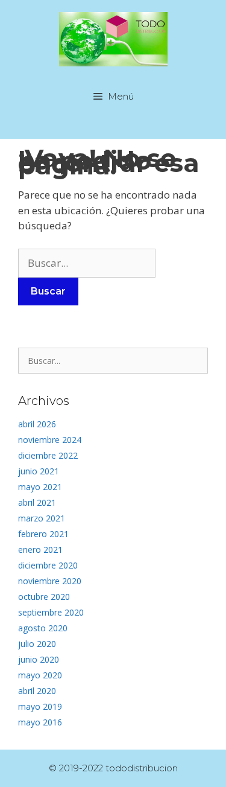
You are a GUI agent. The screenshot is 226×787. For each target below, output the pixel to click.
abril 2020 (37, 690)
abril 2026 (37, 424)
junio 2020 (38, 659)
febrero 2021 (43, 534)
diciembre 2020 (48, 565)
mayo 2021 (40, 486)
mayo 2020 (40, 675)
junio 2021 (38, 471)
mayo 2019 (40, 706)
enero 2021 (40, 549)
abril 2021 (37, 502)
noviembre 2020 (49, 581)
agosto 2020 (42, 628)
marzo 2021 (41, 518)
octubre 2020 (44, 596)
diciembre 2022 (48, 455)
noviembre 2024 (49, 439)
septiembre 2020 (51, 612)
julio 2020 (37, 643)
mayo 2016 (40, 722)
